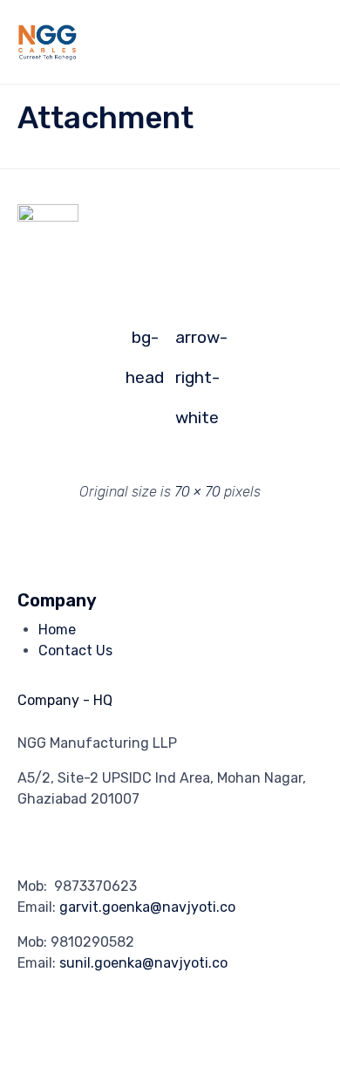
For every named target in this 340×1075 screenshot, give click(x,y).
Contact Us (75, 650)
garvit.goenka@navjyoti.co (147, 907)
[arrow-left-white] (47, 217)
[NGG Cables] (137, 42)
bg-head (145, 342)
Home (57, 629)
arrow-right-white (195, 342)
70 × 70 (197, 491)
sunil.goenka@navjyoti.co (143, 963)
